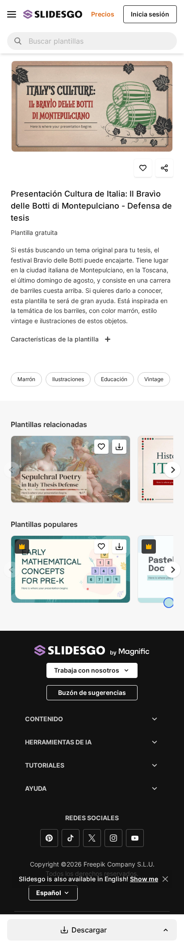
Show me (144, 879)
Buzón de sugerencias (92, 692)
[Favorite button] (143, 168)
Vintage (153, 379)
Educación (114, 379)
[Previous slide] (12, 470)
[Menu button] (11, 14)
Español (48, 892)
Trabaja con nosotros (86, 670)
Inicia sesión (150, 14)
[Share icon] (164, 168)
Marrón (26, 379)
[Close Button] (165, 879)
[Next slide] (172, 470)
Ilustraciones (68, 379)
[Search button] (18, 41)
